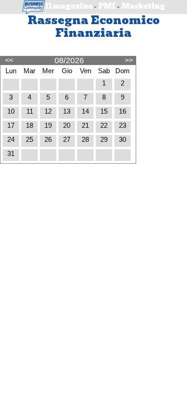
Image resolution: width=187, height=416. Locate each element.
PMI (106, 6)
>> (129, 60)
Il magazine (68, 6)
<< (9, 60)
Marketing (143, 6)
